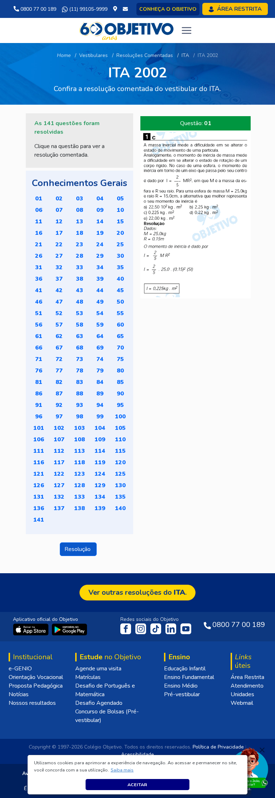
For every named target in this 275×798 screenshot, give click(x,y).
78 (79, 371)
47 (59, 302)
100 (120, 417)
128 (79, 485)
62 (59, 336)
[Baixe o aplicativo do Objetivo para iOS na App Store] (31, 629)
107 (59, 439)
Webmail (242, 703)
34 (99, 267)
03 (79, 199)
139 (100, 508)
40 (120, 279)
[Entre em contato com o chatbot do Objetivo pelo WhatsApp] (249, 767)
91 (38, 405)
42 (59, 290)
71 (38, 359)
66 (38, 348)
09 (99, 210)
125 (120, 474)
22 (59, 244)
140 (120, 508)
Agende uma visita (98, 669)
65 (120, 336)
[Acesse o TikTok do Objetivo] (156, 628)
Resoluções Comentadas (144, 55)
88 (79, 394)
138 (79, 508)
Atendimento (247, 686)
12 (59, 221)
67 (59, 348)
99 (99, 417)
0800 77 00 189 (37, 9)
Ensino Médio (181, 686)
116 (38, 462)
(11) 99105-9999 (87, 9)
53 (79, 313)
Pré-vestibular (182, 694)
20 (120, 233)
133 (79, 497)
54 (99, 313)
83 (79, 382)
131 (38, 497)
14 (99, 221)
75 (120, 359)
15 (120, 221)
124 (100, 474)
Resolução (78, 549)
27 (59, 256)
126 (38, 485)
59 (99, 325)
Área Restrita (247, 677)
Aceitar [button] (137, 785)
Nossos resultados (32, 703)
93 (79, 405)
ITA (185, 55)
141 (38, 520)
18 (79, 233)
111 (38, 451)
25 (120, 244)
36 (38, 279)
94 (99, 405)
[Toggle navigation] (186, 30)
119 (100, 462)
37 (59, 279)
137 (59, 508)
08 (79, 210)
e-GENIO (20, 669)
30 (120, 256)
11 (38, 221)
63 (79, 336)
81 (38, 382)
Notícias (19, 694)
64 (99, 336)
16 (38, 233)
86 (38, 394)
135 (120, 497)
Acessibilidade (137, 754)
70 (120, 348)
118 (79, 462)
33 (79, 267)
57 (59, 325)
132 (59, 497)
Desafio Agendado (98, 703)
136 (38, 508)
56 (38, 325)
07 (59, 210)
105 (120, 428)
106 (38, 439)
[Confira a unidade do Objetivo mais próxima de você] (116, 9)
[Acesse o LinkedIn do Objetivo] (171, 628)
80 (120, 371)
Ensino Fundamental (189, 677)
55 (120, 313)
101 (38, 428)
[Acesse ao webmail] (125, 9)
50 (120, 302)
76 (38, 371)
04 (99, 199)
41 (38, 290)
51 (38, 313)
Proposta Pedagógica (36, 686)
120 (120, 462)
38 (79, 279)
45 (120, 290)
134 (100, 497)
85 (120, 382)
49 (99, 302)
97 (59, 417)
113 (79, 451)
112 (59, 451)
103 (79, 428)
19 (99, 233)
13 (79, 221)
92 (59, 405)
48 (79, 302)
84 (99, 382)
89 (99, 394)
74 (99, 359)
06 (38, 210)
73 (79, 359)
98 (79, 417)
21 (38, 244)
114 (100, 451)
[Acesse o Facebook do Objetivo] (127, 628)
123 (79, 474)
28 (79, 256)
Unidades (242, 694)
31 (38, 267)
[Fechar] (262, 750)
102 (59, 428)
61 (38, 336)
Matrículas (88, 677)
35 (120, 267)
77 (59, 371)
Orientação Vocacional (36, 677)
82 (59, 382)
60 (120, 325)
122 (59, 474)
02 (59, 199)
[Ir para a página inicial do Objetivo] (127, 30)
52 (59, 313)
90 (120, 394)
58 (79, 325)
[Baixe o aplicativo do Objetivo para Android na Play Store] (69, 629)
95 (120, 405)
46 (38, 302)
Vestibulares (93, 55)
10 (120, 210)
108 (79, 439)
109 (100, 439)
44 (99, 290)
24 (99, 244)
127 (59, 485)
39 (99, 279)
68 (79, 348)
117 (59, 462)
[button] (122, 770)
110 (120, 439)
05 (120, 199)
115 (120, 451)
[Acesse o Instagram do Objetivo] (141, 628)
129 (100, 485)
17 (59, 233)
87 (59, 394)
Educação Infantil (185, 669)
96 (38, 417)
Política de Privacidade (218, 747)
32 (59, 267)
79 (99, 371)
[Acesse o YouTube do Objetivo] (186, 628)
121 (38, 474)
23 (79, 244)
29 (99, 256)
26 (38, 256)
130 (120, 485)
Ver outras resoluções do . (137, 592)
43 (79, 290)
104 (100, 428)
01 (38, 199)
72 (59, 359)
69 (99, 348)
